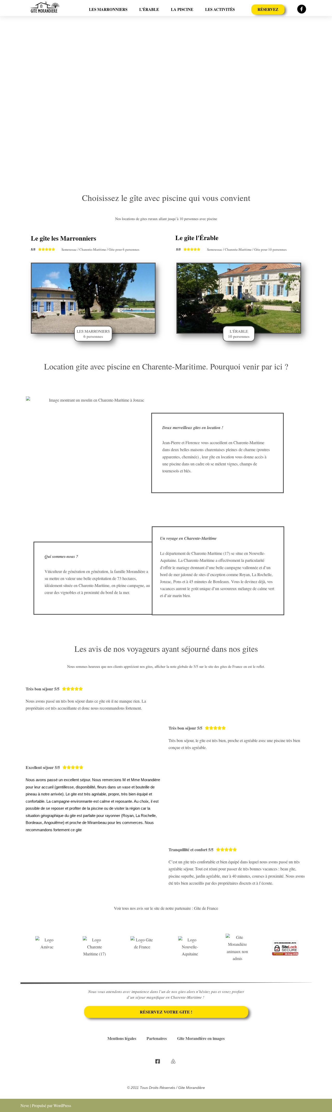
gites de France (231, 666)
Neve (24, 1105)
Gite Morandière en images (201, 1038)
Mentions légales (121, 1038)
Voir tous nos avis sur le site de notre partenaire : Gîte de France (166, 908)
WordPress (62, 1105)
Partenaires (157, 1038)
